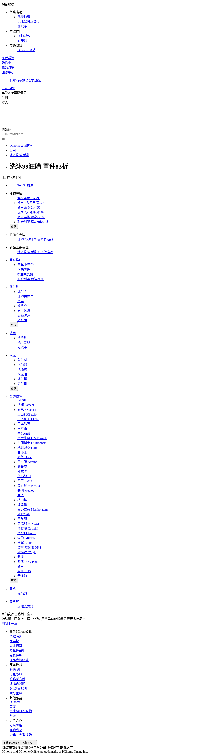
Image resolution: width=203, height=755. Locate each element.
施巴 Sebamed (26, 409)
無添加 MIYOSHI (29, 523)
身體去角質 (25, 606)
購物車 (6, 63)
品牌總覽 (16, 396)
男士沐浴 (23, 310)
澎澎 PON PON (27, 561)
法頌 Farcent (25, 405)
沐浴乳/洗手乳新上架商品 (35, 252)
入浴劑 (22, 360)
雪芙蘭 (22, 519)
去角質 (14, 601)
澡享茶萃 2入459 (28, 207)
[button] (101, 27)
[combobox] (101, 134)
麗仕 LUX (24, 571)
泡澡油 (22, 374)
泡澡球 (22, 369)
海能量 (22, 504)
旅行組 (22, 320)
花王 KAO (24, 481)
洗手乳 (22, 337)
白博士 (22, 452)
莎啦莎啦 (23, 514)
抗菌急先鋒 (25, 274)
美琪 (20, 495)
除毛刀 (22, 593)
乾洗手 (22, 347)
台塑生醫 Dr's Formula (32, 438)
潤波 (20, 557)
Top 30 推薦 (25, 185)
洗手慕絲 (23, 342)
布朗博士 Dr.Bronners (31, 443)
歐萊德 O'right (26, 552)
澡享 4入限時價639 (30, 212)
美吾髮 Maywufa (28, 485)
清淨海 (22, 576)
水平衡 (22, 428)
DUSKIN (23, 400)
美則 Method (25, 490)
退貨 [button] (25, 80)
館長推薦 (16, 260)
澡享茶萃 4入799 (28, 198)
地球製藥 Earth (27, 447)
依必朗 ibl (24, 476)
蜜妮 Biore (24, 542)
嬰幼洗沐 (23, 315)
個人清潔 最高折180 (31, 217)
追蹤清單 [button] (16, 80)
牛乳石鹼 (23, 433)
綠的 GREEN (26, 538)
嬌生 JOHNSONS (29, 547)
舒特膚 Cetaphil (27, 528)
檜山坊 (22, 500)
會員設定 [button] (35, 80)
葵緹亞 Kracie (26, 533)
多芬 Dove (24, 457)
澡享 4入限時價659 (30, 202)
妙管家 (22, 466)
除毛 (13, 588)
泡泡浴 (22, 364)
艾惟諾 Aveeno (27, 462)
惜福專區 (23, 269)
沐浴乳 (14, 287)
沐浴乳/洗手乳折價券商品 (35, 239)
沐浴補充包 (25, 296)
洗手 (13, 333)
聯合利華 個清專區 (30, 279)
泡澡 (13, 355)
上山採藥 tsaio (27, 414)
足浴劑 (22, 383)
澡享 (20, 566)
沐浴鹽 (22, 379)
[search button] (3, 139)
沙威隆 (22, 471)
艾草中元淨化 (26, 264)
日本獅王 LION (28, 419)
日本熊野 (23, 424)
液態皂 (22, 306)
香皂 (20, 301)
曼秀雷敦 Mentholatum (32, 509)
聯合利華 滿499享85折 (32, 221)
